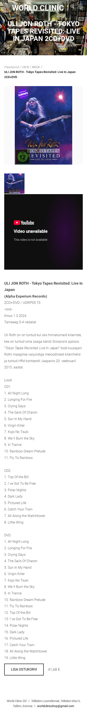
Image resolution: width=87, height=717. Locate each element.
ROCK (36, 67)
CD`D (25, 67)
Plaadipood (11, 67)
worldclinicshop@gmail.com (55, 706)
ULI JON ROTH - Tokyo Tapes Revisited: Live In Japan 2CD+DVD (40, 74)
